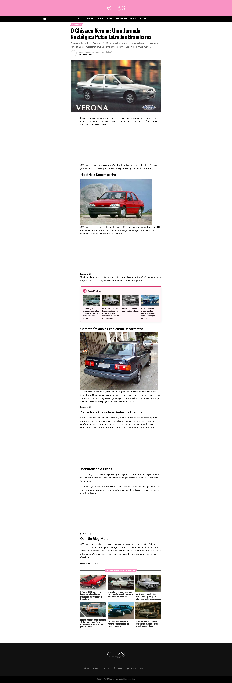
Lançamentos (90, 18)
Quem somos (131, 668)
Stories (152, 18)
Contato (106, 668)
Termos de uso (143, 668)
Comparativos (121, 18)
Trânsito (142, 18)
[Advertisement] (120, 145)
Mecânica (109, 18)
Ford (97, 564)
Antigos (133, 18)
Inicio (80, 18)
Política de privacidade (91, 668)
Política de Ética (118, 668)
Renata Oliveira (86, 54)
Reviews (101, 18)
